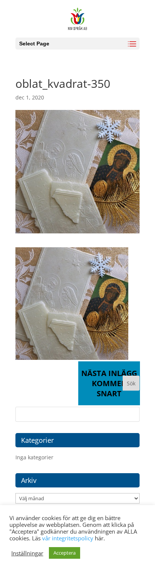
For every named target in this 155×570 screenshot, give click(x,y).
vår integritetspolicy (67, 538)
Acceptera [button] (64, 552)
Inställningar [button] (27, 553)
